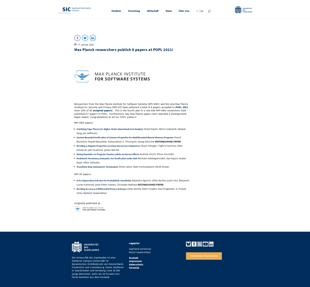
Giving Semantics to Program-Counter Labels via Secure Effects (108, 154)
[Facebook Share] (77, 38)
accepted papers (102, 110)
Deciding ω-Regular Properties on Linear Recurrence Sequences (108, 145)
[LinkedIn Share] (93, 38)
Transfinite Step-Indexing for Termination (97, 166)
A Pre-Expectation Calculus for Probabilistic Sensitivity (104, 180)
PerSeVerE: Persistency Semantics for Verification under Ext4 (107, 158)
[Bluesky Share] (85, 38)
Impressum (135, 261)
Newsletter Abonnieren (204, 256)
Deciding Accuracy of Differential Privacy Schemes (102, 188)
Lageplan (134, 243)
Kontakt (133, 257)
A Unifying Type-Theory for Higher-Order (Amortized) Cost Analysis (110, 129)
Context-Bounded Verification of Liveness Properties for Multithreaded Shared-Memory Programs (125, 137)
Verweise (134, 267)
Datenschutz (136, 264)
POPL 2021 (182, 107)
